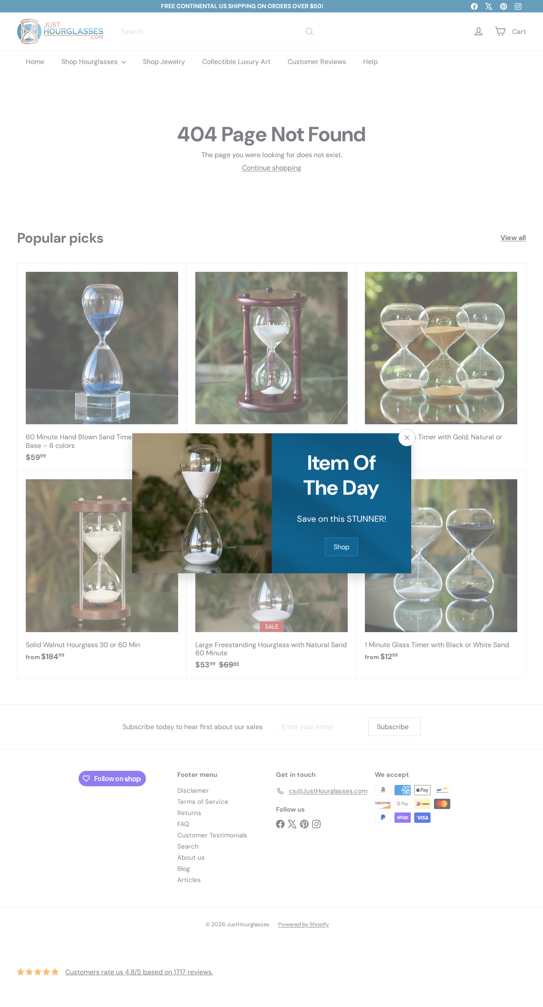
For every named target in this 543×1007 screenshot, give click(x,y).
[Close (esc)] (407, 437)
